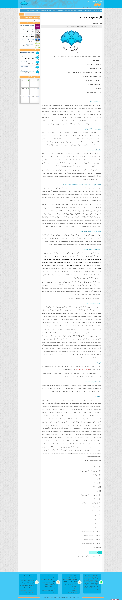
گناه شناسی (36, 20)
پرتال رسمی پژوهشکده (71, 577)
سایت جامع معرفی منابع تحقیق (70, 579)
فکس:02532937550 (50, 585)
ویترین (37, 10)
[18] (100, 535)
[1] (75, 117)
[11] (65, 319)
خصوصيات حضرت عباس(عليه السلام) (25, 61)
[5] (94, 220)
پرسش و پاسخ (73, 10)
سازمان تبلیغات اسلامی (71, 575)
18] (75, 369)
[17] (94, 348)
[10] (44, 310)
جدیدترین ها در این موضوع (33, 23)
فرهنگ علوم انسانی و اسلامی (45, 10)
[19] (90, 373)
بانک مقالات (80, 10)
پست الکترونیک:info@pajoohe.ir (48, 589)
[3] (75, 211)
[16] (52, 345)
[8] (73, 268)
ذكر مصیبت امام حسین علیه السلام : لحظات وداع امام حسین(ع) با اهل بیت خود (27, 583)
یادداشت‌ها (32, 10)
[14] (54, 339)
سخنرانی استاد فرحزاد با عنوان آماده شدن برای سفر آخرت (27, 588)
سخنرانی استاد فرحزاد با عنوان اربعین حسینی (23, 52)
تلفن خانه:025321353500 (48, 583)
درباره (54, 592)
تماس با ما (93, 1)
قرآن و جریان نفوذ (30, 44)
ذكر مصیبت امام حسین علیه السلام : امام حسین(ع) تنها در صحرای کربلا (27, 578)
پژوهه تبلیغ (96, 547)
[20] (81, 376)
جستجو (88, 1)
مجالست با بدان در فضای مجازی (26, 30)
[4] (57, 214)
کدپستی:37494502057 (49, 586)
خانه (101, 1)
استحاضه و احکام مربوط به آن (27, 71)
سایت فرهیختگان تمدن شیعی (70, 585)
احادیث (54, 10)
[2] (87, 176)
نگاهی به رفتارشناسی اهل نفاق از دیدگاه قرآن (23, 25)
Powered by (115, 599)
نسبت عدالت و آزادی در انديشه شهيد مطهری (23, 39)
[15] (48, 342)
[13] (86, 339)
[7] (49, 244)
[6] (77, 223)
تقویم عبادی (67, 10)
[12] (74, 336)
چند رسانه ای (60, 10)
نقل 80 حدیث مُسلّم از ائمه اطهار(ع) (25, 34)
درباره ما (97, 1)
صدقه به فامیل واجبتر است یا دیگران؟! (27, 592)
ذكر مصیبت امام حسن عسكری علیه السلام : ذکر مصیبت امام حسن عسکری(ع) (27, 590)
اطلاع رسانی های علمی (97, 10)
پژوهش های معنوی (72, 592)
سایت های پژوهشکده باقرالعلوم (32, 77)
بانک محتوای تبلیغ (87, 10)
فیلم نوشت (74, 590)
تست (28, 10)
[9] (89, 291)
